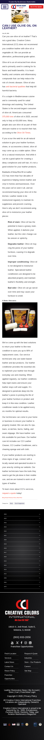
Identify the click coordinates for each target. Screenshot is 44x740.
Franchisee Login (27, 692)
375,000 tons (7, 116)
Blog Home (5, 497)
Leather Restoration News (15, 690)
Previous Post (12, 497)
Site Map (27, 671)
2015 (5, 561)
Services (8, 658)
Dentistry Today (27, 712)
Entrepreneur (31, 710)
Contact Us (9, 666)
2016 (5, 556)
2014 (5, 565)
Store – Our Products (32, 662)
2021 (5, 535)
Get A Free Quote (36, 7)
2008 (5, 578)
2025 (5, 518)
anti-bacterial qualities (15, 86)
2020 (5, 539)
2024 (5, 522)
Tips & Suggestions (19, 503)
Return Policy (10, 671)
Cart (17, 692)
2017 (5, 552)
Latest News (9, 662)
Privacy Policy (30, 696)
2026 (5, 514)
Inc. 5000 (21, 710)
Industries (28, 658)
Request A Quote (30, 654)
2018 (5, 548)
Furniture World (12, 712)
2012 (5, 573)
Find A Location (10, 654)
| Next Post (19, 497)
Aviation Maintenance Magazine (22, 714)
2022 (5, 531)
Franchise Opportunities (22, 646)
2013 (5, 569)
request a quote (9, 493)
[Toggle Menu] (5, 7)
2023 (5, 527)
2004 (5, 582)
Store (11, 692)
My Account (34, 690)
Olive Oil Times (23, 132)
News (11, 503)
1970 (5, 586)
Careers (27, 666)
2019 (5, 544)
